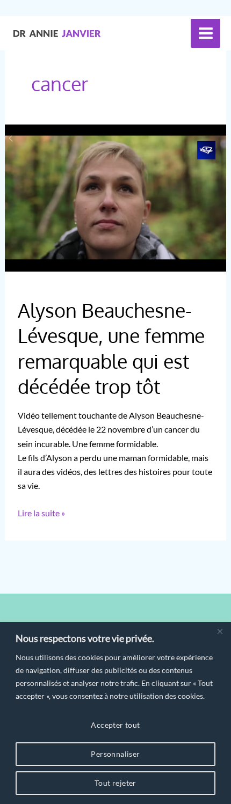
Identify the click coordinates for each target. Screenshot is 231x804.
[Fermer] (219, 631)
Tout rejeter (115, 782)
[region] (115, 713)
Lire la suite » (41, 513)
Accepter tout (115, 724)
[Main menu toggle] (205, 33)
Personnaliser (115, 753)
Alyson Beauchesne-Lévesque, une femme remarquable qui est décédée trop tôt (111, 348)
